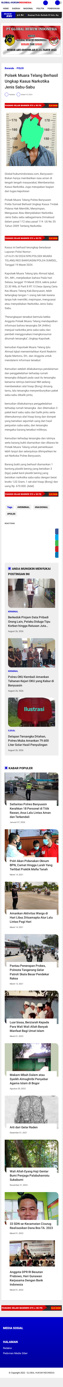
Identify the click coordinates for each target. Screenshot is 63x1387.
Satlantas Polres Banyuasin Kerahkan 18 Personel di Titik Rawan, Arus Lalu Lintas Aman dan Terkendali (30, 810)
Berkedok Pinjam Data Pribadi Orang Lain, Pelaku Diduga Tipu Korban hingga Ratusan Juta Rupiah (29, 621)
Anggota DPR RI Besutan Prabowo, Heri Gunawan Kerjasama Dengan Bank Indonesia (26, 1278)
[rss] (36, 1334)
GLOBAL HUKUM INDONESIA (40, 1372)
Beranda (9, 68)
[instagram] (22, 1334)
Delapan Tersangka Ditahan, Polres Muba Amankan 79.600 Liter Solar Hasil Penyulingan (28, 740)
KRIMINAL (24, 507)
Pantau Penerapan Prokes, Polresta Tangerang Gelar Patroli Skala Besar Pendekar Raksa (29, 972)
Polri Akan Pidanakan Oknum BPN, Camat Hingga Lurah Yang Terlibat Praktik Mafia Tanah (31, 865)
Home (6, 8)
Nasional (28, 8)
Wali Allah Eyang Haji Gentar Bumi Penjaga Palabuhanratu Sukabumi (29, 1175)
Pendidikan (53, 8)
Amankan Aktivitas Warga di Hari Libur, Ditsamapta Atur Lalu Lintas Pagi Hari (31, 917)
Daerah (16, 8)
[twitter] (9, 1334)
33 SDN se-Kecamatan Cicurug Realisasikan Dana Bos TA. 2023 (31, 1226)
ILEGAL (11, 730)
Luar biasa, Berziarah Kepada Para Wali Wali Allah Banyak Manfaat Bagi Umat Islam (29, 1026)
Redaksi (7, 1348)
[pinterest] (18, 1334)
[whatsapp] (13, 1334)
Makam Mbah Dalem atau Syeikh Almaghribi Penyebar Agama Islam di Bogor (29, 1079)
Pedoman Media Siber (15, 1353)
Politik (40, 8)
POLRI (20, 68)
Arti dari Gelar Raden (24, 1127)
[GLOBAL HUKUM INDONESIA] (16, 3)
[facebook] (4, 1334)
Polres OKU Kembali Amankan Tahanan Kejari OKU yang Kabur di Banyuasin (31, 681)
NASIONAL (42, 507)
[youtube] (27, 1334)
